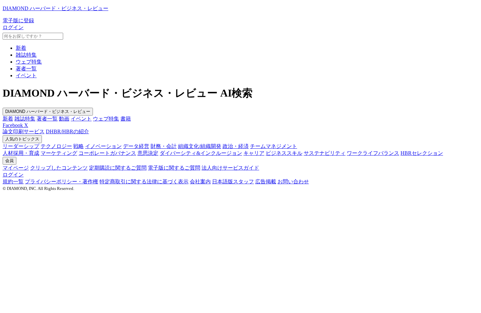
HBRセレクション (422, 153)
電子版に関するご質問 (174, 168)
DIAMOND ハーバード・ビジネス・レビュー (47, 111)
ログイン (13, 27)
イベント (26, 75)
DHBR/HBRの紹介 (67, 131)
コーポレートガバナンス (107, 153)
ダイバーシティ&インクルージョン (201, 153)
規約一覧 (13, 181)
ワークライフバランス (373, 153)
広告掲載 (265, 181)
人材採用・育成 (21, 153)
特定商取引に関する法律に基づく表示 (143, 181)
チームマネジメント (273, 146)
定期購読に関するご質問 (118, 168)
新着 (21, 48)
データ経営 (136, 146)
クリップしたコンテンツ (59, 168)
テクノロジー (56, 146)
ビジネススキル (284, 153)
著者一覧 (26, 68)
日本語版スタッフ (233, 181)
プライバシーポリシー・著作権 (61, 181)
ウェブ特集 (29, 61)
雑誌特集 (26, 55)
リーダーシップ (21, 146)
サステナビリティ (325, 153)
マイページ (16, 168)
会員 (9, 160)
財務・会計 (164, 146)
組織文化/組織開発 (199, 146)
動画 (64, 118)
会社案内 (200, 181)
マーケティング (59, 153)
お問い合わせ (293, 181)
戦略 (78, 146)
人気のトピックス (22, 139)
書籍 (125, 118)
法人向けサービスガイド (230, 168)
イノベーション (103, 146)
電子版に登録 (18, 20)
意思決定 (147, 153)
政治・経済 (236, 146)
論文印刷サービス (24, 131)
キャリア (253, 153)
